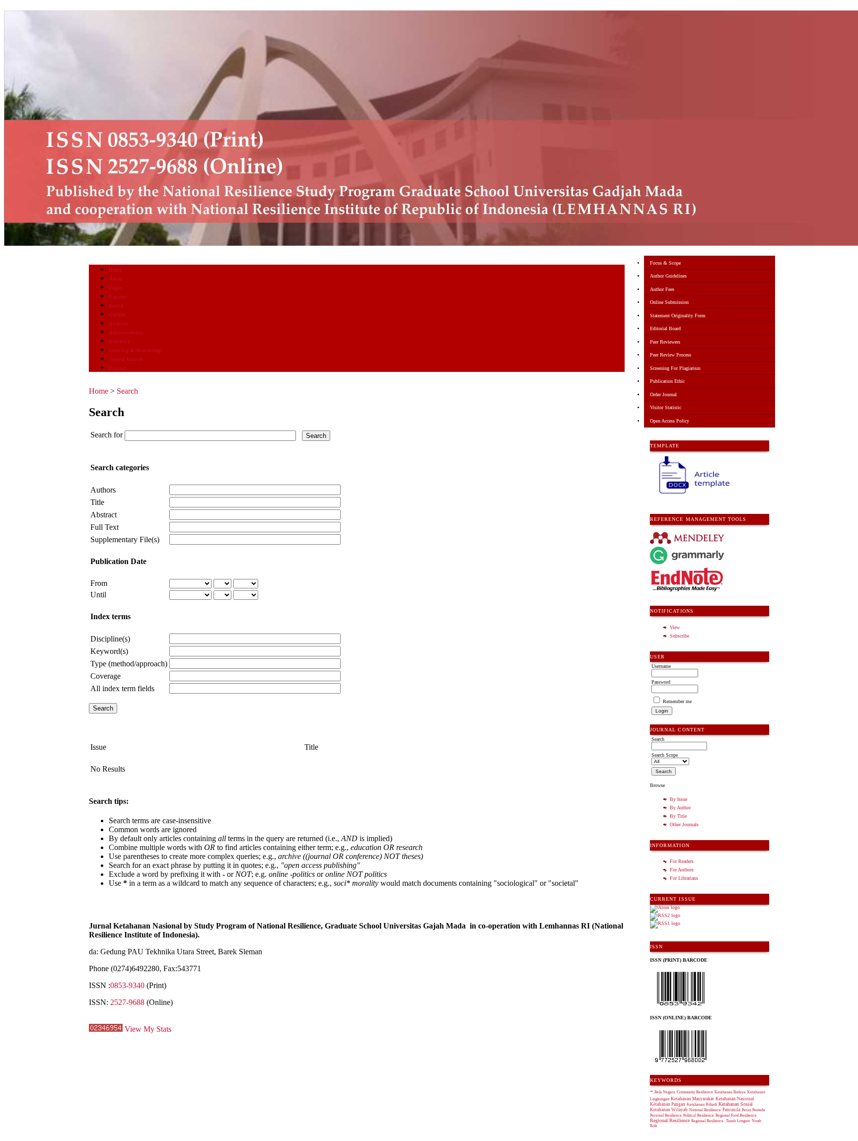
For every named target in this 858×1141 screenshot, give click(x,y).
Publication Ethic (667, 381)
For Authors (682, 869)
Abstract (103, 514)
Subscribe (679, 636)
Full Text (104, 527)
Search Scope (664, 755)
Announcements (126, 332)
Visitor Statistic (665, 407)
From (98, 583)
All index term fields (122, 688)
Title (97, 502)
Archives (118, 323)
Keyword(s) (109, 651)
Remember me (677, 701)
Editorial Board (665, 328)
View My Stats (148, 1029)
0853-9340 (127, 985)
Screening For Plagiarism (675, 368)
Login (115, 287)
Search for (106, 434)
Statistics (119, 341)
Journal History (126, 359)
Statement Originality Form (678, 315)
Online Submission (669, 302)
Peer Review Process (670, 354)
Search (116, 305)
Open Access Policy (669, 421)
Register (118, 296)
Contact (117, 368)
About (116, 279)
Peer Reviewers (665, 342)
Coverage (105, 676)
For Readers (682, 861)
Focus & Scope (665, 263)
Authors (103, 490)
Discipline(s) (110, 639)
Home (115, 270)
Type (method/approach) (128, 663)
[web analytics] (106, 1029)
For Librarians (684, 878)
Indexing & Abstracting (135, 350)
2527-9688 (127, 1002)
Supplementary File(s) (124, 539)
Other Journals (684, 824)
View (675, 627)
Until (98, 594)
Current (117, 314)
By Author (680, 807)
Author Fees (662, 289)
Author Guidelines (668, 276)
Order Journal (663, 394)
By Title (678, 816)
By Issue (678, 799)
